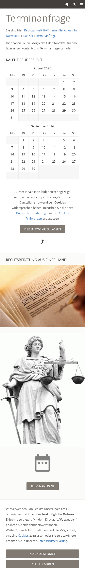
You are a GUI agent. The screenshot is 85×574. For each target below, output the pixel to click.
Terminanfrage (46, 36)
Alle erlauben (42, 564)
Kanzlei (28, 36)
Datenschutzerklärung (31, 213)
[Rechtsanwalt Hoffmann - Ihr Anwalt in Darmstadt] (66, 4)
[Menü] (81, 4)
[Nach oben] (42, 241)
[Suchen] (74, 4)
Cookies (23, 535)
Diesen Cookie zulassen (42, 229)
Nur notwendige (42, 554)
